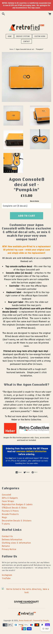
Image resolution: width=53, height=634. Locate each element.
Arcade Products (10, 514)
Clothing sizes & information (16, 542)
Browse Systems (23, 36)
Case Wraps (8, 501)
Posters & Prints (10, 510)
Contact (26, 41)
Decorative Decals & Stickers (16, 520)
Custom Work (39, 36)
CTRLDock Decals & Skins (14, 507)
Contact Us (7, 536)
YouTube (6, 578)
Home (10, 36)
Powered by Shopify (41, 620)
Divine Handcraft (25, 620)
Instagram (7, 574)
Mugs (4, 517)
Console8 (6, 494)
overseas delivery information (31, 451)
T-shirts (6, 523)
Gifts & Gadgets (10, 497)
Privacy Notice (9, 549)
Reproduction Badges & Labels (17, 504)
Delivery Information (12, 539)
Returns (6, 545)
